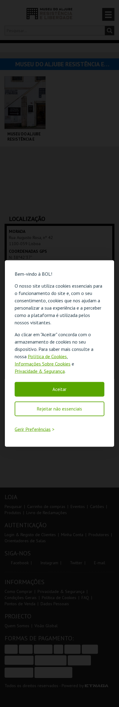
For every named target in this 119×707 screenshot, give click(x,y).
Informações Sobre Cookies (42, 363)
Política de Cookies (47, 356)
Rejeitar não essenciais (59, 408)
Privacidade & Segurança (40, 371)
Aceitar (59, 389)
